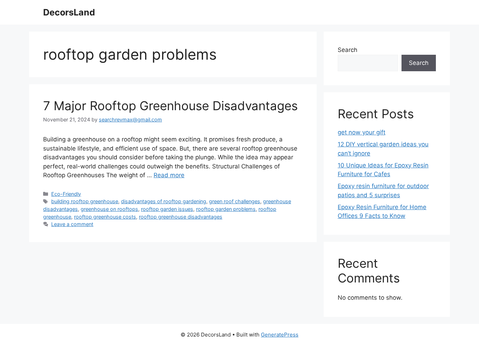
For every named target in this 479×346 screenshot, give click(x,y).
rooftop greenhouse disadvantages (180, 217)
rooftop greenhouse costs (105, 217)
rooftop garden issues (167, 209)
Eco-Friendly (66, 194)
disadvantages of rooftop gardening (163, 201)
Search (347, 49)
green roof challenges (234, 201)
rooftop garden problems (226, 209)
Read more (169, 175)
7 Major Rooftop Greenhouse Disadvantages (170, 105)
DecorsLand (69, 12)
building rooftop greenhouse (84, 201)
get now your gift (361, 132)
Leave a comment (72, 224)
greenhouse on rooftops (109, 209)
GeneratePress (279, 334)
